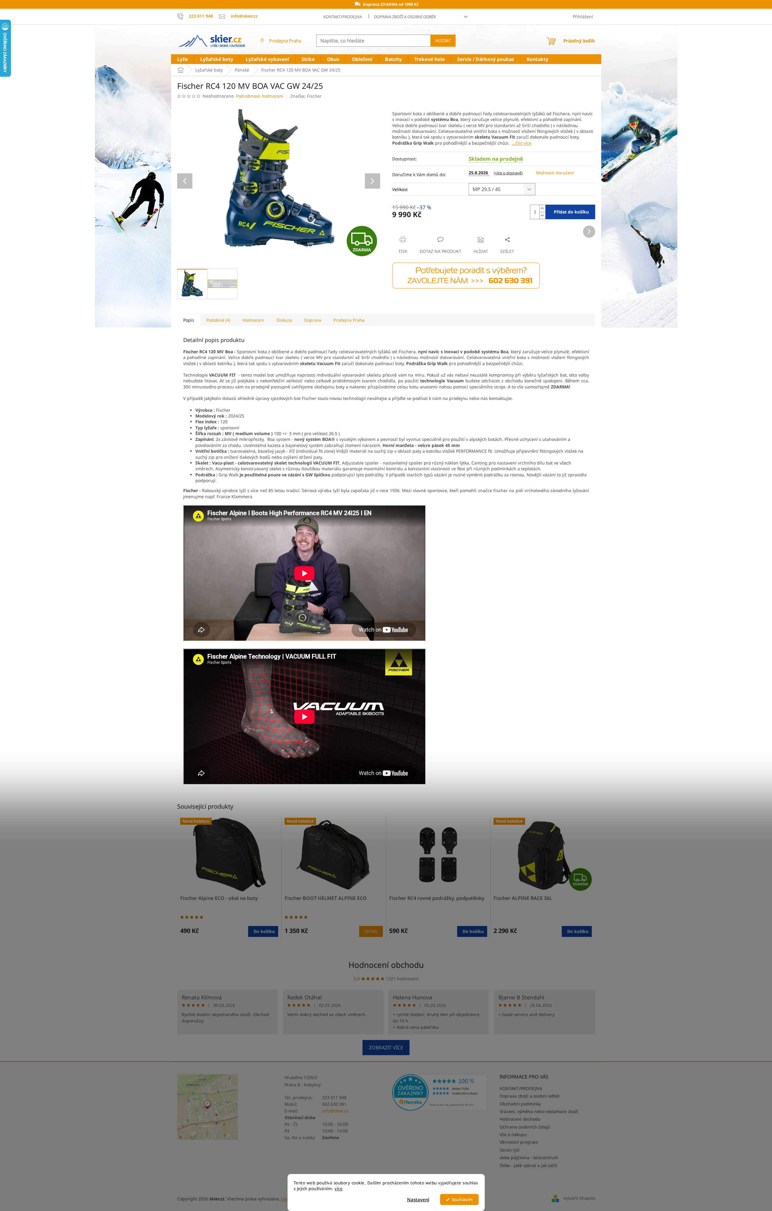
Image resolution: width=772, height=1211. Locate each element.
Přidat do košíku (571, 212)
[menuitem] (182, 59)
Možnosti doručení (555, 173)
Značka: (306, 96)
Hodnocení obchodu (386, 964)
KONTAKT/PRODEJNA (342, 16)
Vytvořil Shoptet (579, 1198)
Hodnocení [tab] (253, 320)
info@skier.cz (335, 1111)
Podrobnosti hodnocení (259, 96)
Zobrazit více (386, 1047)
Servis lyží (510, 1150)
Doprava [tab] (312, 320)
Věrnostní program (519, 1142)
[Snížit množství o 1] (542, 215)
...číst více (521, 143)
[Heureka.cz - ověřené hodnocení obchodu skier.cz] (440, 1092)
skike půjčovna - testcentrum (529, 1157)
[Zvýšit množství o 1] (542, 208)
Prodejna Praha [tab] (349, 320)
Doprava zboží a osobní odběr (405, 16)
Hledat (443, 40)
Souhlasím (462, 1199)
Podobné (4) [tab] (218, 320)
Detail (371, 931)
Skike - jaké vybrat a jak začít (528, 1165)
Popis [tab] (188, 320)
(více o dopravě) (508, 173)
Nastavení (418, 1199)
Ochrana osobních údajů (525, 1127)
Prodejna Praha (285, 41)
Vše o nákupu (513, 1134)
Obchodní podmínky (520, 1104)
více (338, 1188)
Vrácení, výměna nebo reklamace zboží (539, 1111)
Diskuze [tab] (284, 320)
